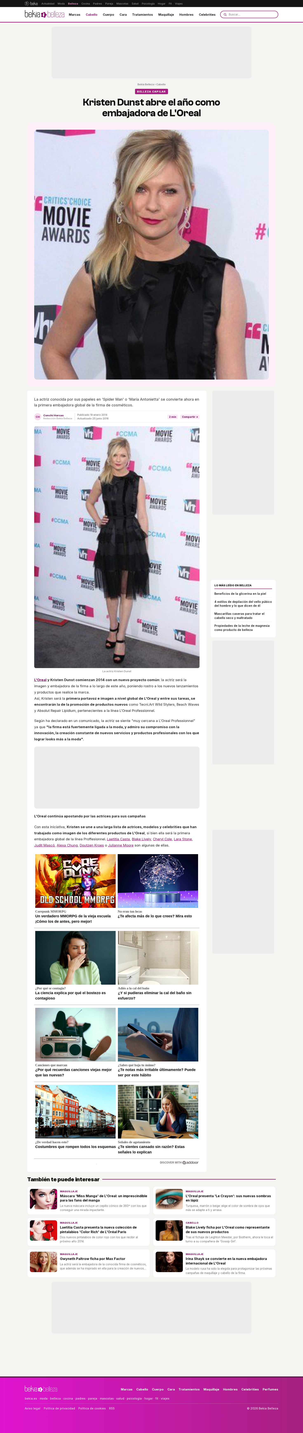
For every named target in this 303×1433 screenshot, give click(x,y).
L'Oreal (40, 680)
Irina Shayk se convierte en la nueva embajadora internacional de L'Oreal (226, 1261)
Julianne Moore (121, 845)
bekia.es (31, 1398)
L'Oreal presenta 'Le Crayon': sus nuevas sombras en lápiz (228, 1198)
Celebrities (207, 14)
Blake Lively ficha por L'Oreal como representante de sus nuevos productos (228, 1229)
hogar (148, 1398)
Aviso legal (32, 1408)
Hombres (186, 14)
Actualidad (47, 3)
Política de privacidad (59, 1408)
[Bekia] (31, 3)
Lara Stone (183, 839)
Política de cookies (92, 1408)
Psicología (148, 3)
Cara (123, 14)
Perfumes (270, 1389)
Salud (135, 3)
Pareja (109, 3)
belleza (55, 1398)
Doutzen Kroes (92, 845)
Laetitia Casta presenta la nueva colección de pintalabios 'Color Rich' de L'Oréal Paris (98, 1229)
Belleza (73, 3)
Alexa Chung (67, 845)
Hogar (162, 3)
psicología (134, 1398)
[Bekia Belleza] (44, 14)
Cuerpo (108, 14)
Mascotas (122, 3)
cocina (68, 1398)
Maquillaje (166, 14)
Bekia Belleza (145, 84)
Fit (170, 3)
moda (44, 1398)
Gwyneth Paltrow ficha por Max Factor (92, 1259)
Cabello (91, 14)
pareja (92, 1398)
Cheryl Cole (162, 839)
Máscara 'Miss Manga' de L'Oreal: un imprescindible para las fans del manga (103, 1198)
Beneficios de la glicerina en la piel (240, 593)
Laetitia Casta (118, 839)
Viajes (179, 3)
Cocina (85, 3)
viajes (165, 1398)
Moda (61, 3)
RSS (112, 1408)
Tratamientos (142, 14)
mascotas (107, 1398)
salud (120, 1398)
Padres (97, 3)
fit (156, 1398)
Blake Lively (141, 839)
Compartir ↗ (190, 416)
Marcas (74, 14)
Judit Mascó (44, 845)
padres (80, 1398)
